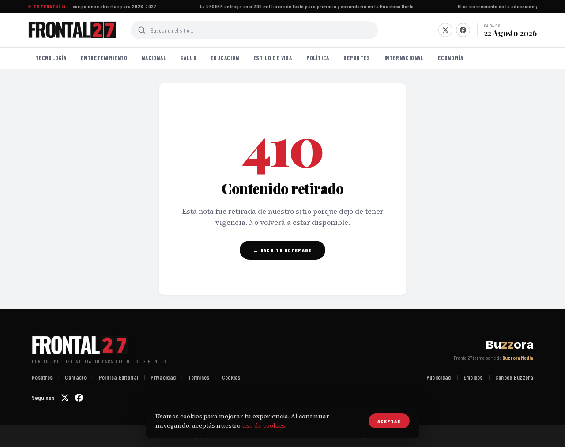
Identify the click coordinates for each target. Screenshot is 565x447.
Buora (509, 345)
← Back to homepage (282, 250)
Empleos (473, 377)
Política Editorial (118, 377)
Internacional (404, 57)
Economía (450, 57)
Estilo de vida (272, 57)
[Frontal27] (72, 30)
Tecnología (51, 57)
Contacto (75, 377)
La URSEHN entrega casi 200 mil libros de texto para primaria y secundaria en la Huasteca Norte (306, 6)
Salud (188, 57)
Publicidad (438, 377)
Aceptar (389, 421)
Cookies (231, 377)
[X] (445, 30)
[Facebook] (463, 30)
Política (317, 57)
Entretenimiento (104, 57)
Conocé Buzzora (514, 377)
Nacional (154, 57)
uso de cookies (263, 425)
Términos (198, 377)
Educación (225, 57)
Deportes (356, 57)
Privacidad (163, 377)
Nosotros (42, 377)
